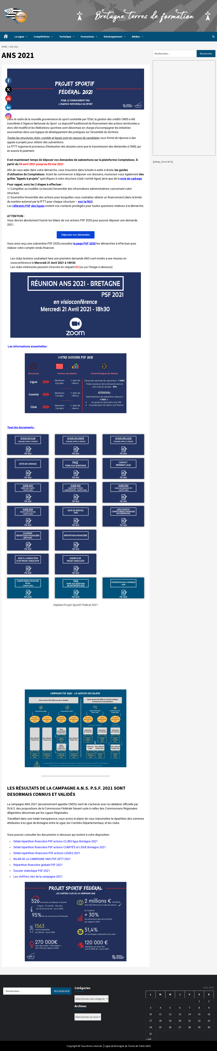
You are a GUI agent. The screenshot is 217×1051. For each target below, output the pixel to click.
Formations (87, 36)
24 (150, 1027)
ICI (77, 267)
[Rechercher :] (175, 53)
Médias (136, 36)
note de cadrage (131, 178)
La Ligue (19, 36)
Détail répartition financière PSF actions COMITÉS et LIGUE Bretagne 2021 (60, 847)
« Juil (148, 1039)
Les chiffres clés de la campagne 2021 (38, 876)
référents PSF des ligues (28, 206)
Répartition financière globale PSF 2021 (38, 864)
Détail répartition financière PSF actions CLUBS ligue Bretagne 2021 (56, 841)
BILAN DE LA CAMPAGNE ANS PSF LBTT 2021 (42, 859)
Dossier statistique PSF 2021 (32, 870)
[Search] (213, 37)
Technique (65, 36)
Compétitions (42, 36)
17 (150, 1020)
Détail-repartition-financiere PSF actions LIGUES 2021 (47, 853)
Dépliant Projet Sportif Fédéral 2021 (75, 605)
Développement (113, 36)
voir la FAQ (85, 201)
